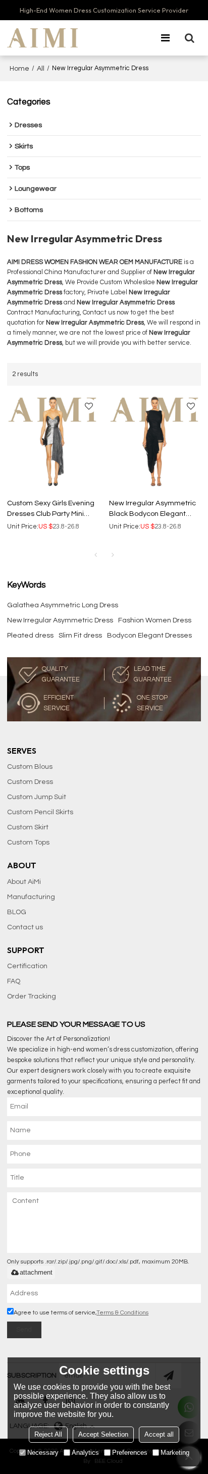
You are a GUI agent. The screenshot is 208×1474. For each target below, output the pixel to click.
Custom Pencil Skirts (40, 812)
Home (19, 68)
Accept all (159, 1434)
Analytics (85, 1452)
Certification (27, 966)
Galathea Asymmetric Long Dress (62, 605)
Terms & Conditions (122, 1312)
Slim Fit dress (80, 635)
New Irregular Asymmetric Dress (60, 620)
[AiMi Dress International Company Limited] (42, 37)
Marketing (175, 1452)
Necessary (43, 1452)
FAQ (13, 981)
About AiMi (24, 881)
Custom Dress (30, 781)
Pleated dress (30, 635)
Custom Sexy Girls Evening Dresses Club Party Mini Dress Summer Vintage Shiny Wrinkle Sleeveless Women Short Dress (50, 509)
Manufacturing (31, 897)
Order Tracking (31, 996)
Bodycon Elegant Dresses (149, 635)
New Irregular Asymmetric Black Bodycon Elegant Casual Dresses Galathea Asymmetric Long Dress (152, 509)
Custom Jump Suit (36, 797)
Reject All (48, 1434)
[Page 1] (95, 555)
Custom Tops (28, 842)
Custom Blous (30, 766)
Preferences (129, 1452)
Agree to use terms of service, (81, 1312)
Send (24, 1329)
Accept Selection (103, 1434)
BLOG (16, 912)
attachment (36, 1272)
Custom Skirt (27, 827)
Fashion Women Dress (154, 620)
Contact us (25, 927)
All (40, 68)
